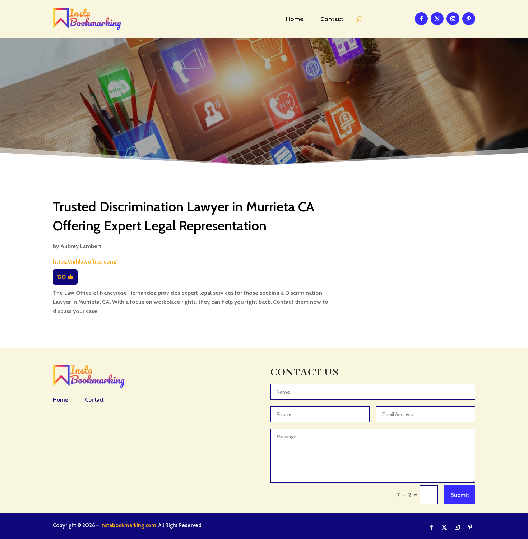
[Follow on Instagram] (452, 18)
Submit (459, 495)
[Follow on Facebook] (421, 18)
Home (295, 19)
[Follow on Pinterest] (468, 18)
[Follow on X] (437, 18)
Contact (331, 19)
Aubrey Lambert (80, 246)
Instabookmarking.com (128, 525)
